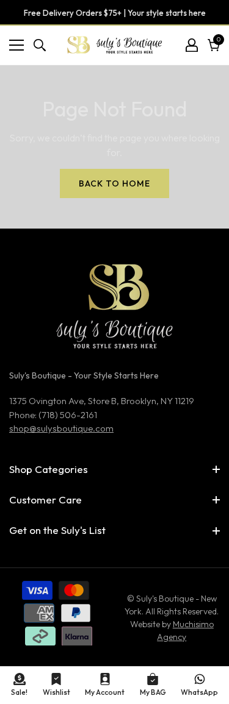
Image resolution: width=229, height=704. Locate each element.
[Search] (40, 45)
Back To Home (114, 183)
